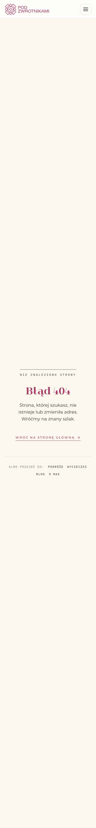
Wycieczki (77, 466)
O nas (54, 474)
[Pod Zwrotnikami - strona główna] (27, 9)
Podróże (55, 466)
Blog (40, 474)
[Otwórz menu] (85, 9)
